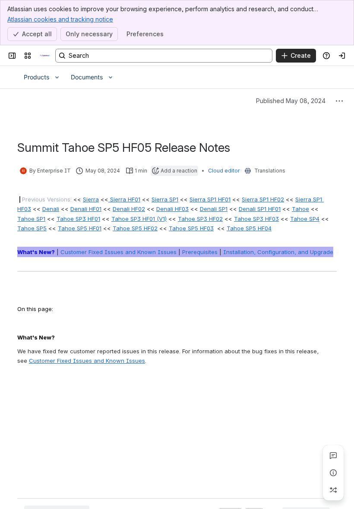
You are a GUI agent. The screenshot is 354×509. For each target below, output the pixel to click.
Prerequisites (200, 251)
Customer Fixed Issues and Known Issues (118, 251)
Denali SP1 (214, 208)
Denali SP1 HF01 (260, 208)
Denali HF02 (129, 208)
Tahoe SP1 (31, 218)
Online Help (38, 399)
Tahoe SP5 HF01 (79, 228)
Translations (269, 170)
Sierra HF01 (124, 199)
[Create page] (333, 490)
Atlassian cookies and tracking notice (60, 19)
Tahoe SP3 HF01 (78, 218)
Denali (50, 208)
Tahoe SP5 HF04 (249, 228)
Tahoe (300, 208)
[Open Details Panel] (333, 473)
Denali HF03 (172, 208)
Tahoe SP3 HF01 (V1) (139, 218)
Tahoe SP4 (304, 218)
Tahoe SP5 (32, 228)
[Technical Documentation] (45, 56)
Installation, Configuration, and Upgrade (278, 251)
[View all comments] (333, 455)
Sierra (91, 199)
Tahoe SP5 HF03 (191, 228)
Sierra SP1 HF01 (210, 199)
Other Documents (138, 399)
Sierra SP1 (165, 199)
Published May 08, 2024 (291, 100)
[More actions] (339, 101)
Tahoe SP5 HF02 (135, 228)
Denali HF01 (85, 208)
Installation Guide (84, 399)
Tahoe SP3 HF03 (256, 218)
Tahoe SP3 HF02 (200, 218)
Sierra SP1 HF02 (263, 199)
